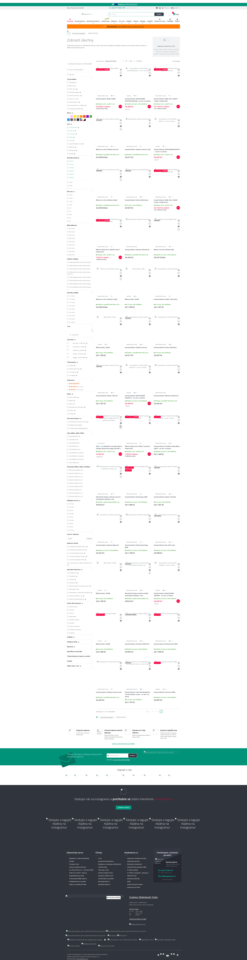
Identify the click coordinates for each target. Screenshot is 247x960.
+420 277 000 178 (118, 8)
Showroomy (74, 8)
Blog (68, 8)
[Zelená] (91, 116)
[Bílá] (68, 116)
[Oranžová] (81, 116)
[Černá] (78, 119)
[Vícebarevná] (81, 119)
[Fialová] (87, 116)
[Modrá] (68, 119)
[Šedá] (75, 119)
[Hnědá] (71, 119)
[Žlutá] (75, 116)
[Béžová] (78, 116)
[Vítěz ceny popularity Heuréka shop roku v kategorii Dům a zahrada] (87, 14)
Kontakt (81, 8)
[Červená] (84, 116)
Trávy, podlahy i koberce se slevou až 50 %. (125, 26)
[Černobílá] (84, 119)
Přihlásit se (166, 8)
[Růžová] (71, 116)
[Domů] (69, 31)
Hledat (159, 14)
